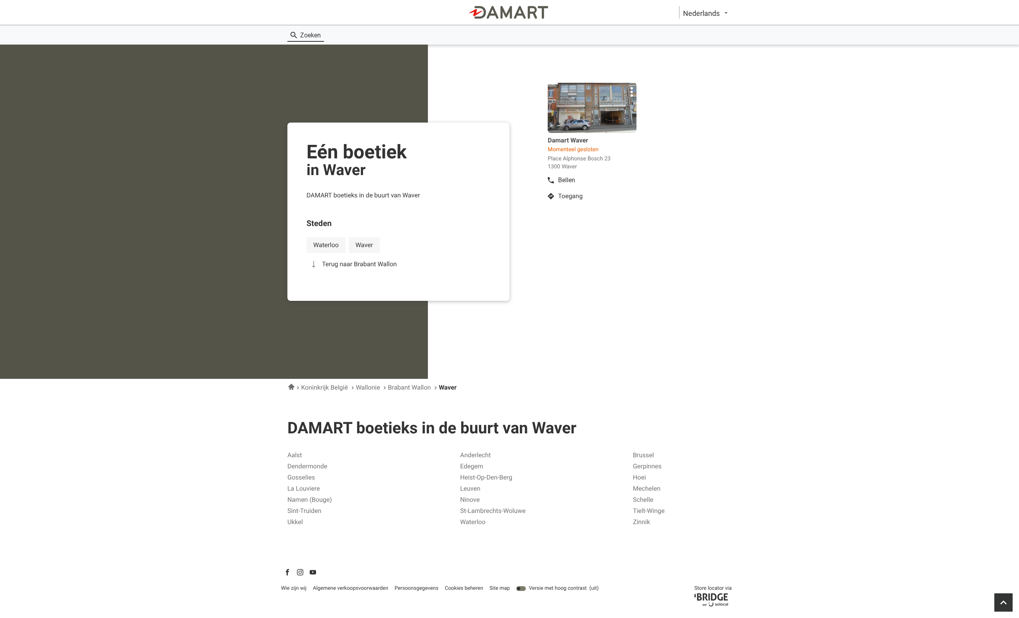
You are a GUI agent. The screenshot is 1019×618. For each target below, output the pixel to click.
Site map (500, 588)
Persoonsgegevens (416, 588)
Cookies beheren (464, 588)
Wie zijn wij (293, 588)
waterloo (326, 245)
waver (364, 245)
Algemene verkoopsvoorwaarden (350, 588)
